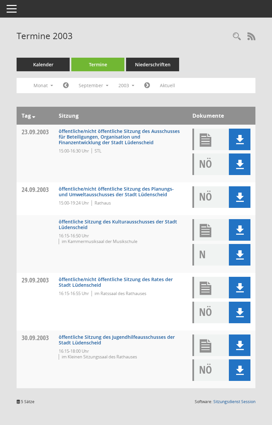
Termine (98, 64)
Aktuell (167, 85)
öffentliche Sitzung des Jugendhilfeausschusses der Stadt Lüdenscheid (117, 340)
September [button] (91, 85)
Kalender (43, 64)
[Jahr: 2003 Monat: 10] (147, 85)
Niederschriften (152, 64)
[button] (239, 139)
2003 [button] (124, 85)
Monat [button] (41, 85)
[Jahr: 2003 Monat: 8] (66, 85)
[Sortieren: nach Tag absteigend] (33, 115)
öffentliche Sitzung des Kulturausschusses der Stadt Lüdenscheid (118, 224)
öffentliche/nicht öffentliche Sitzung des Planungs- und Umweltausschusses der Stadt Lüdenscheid (116, 192)
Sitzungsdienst (234, 401)
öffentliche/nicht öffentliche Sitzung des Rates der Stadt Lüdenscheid (116, 282)
